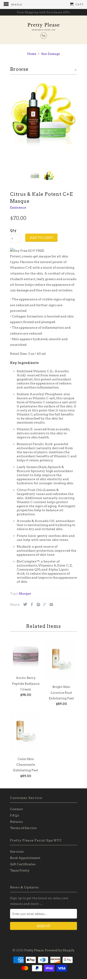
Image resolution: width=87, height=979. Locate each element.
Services (17, 851)
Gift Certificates (22, 864)
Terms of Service (23, 828)
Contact (16, 809)
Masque (25, 593)
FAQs (14, 815)
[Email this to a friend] (50, 604)
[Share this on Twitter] (24, 604)
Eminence (18, 207)
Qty (13, 230)
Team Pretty (19, 870)
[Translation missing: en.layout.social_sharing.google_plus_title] (44, 604)
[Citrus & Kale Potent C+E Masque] (43, 123)
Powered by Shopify (60, 950)
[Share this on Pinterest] (37, 604)
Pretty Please (34, 950)
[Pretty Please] (43, 30)
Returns (16, 821)
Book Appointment (25, 858)
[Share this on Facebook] (31, 604)
